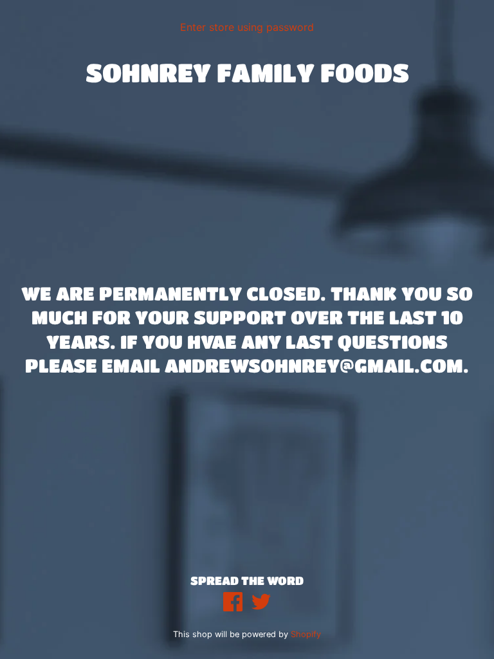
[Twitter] (261, 603)
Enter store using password (247, 27)
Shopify (306, 634)
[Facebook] (233, 603)
